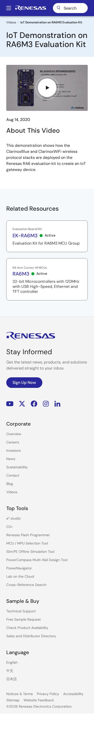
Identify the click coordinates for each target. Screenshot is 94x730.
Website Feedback (39, 700)
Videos (11, 22)
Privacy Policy (48, 694)
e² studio (13, 518)
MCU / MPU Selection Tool (27, 543)
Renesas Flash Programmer (28, 535)
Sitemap (13, 700)
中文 (9, 670)
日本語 (11, 679)
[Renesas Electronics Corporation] (30, 8)
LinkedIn (57, 403)
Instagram (46, 403)
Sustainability (17, 467)
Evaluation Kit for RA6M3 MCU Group (46, 243)
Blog (9, 483)
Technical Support (21, 611)
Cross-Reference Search (26, 584)
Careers (12, 442)
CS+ (9, 526)
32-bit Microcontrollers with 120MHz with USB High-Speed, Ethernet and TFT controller (46, 286)
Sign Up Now (24, 382)
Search (70, 8)
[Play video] (47, 87)
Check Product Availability (27, 627)
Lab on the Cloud (20, 576)
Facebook (34, 403)
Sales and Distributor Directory (31, 636)
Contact (12, 475)
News (10, 459)
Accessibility (73, 694)
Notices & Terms (19, 694)
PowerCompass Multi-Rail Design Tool (36, 560)
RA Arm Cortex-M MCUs (30, 268)
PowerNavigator (19, 568)
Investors (13, 450)
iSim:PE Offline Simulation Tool (30, 551)
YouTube (10, 403)
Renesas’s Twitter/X (22, 403)
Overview (13, 434)
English (12, 662)
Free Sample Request (23, 619)
